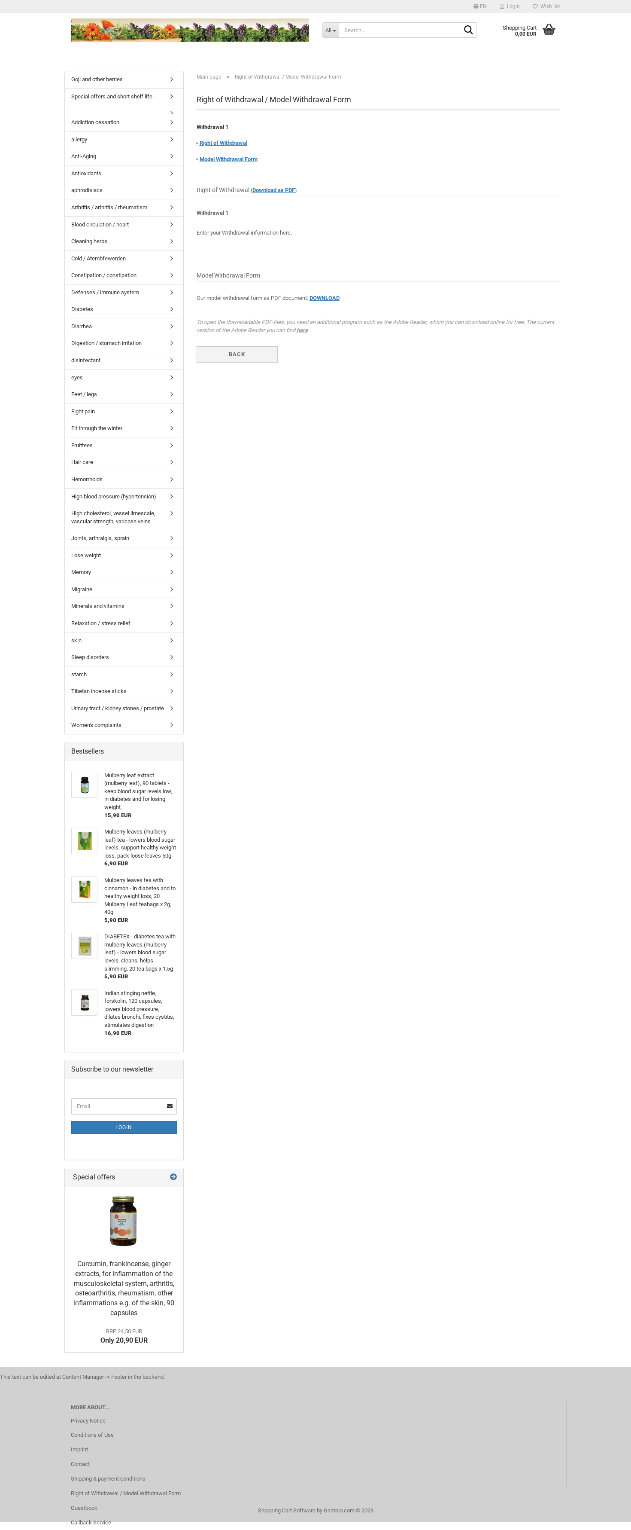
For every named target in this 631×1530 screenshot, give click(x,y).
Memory (81, 572)
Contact (80, 1464)
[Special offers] (173, 1177)
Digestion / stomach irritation (106, 343)
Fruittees (82, 445)
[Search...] (468, 30)
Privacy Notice (88, 1420)
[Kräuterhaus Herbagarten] (190, 30)
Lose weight (86, 555)
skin (76, 640)
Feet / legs (84, 394)
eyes (77, 377)
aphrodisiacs (87, 190)
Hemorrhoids (87, 479)
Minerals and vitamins (97, 606)
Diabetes (82, 309)
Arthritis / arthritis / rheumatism (109, 207)
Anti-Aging (83, 156)
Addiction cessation (95, 122)
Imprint (79, 1449)
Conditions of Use (92, 1435)
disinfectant (85, 360)
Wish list (549, 6)
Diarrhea (81, 326)
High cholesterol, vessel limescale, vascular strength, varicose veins (113, 517)
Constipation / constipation (104, 275)
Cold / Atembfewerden (98, 258)
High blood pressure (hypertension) (113, 496)
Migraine (81, 589)
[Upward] (607, 1517)
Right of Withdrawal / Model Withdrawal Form (126, 1493)
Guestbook (84, 1508)
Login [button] (512, 6)
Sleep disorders (90, 657)
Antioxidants (86, 173)
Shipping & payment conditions (108, 1478)
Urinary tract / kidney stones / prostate (117, 708)
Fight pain (83, 411)
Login (123, 1127)
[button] (480, 6)
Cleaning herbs (89, 241)
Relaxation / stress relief (100, 623)
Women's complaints (96, 725)
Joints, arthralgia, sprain (100, 538)
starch (79, 674)
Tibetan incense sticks (99, 691)
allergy (79, 139)
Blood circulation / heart (100, 224)
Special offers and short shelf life (111, 96)
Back (237, 354)
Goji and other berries (97, 79)
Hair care (82, 462)
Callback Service (91, 1522)
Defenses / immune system (105, 292)
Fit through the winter (96, 428)
